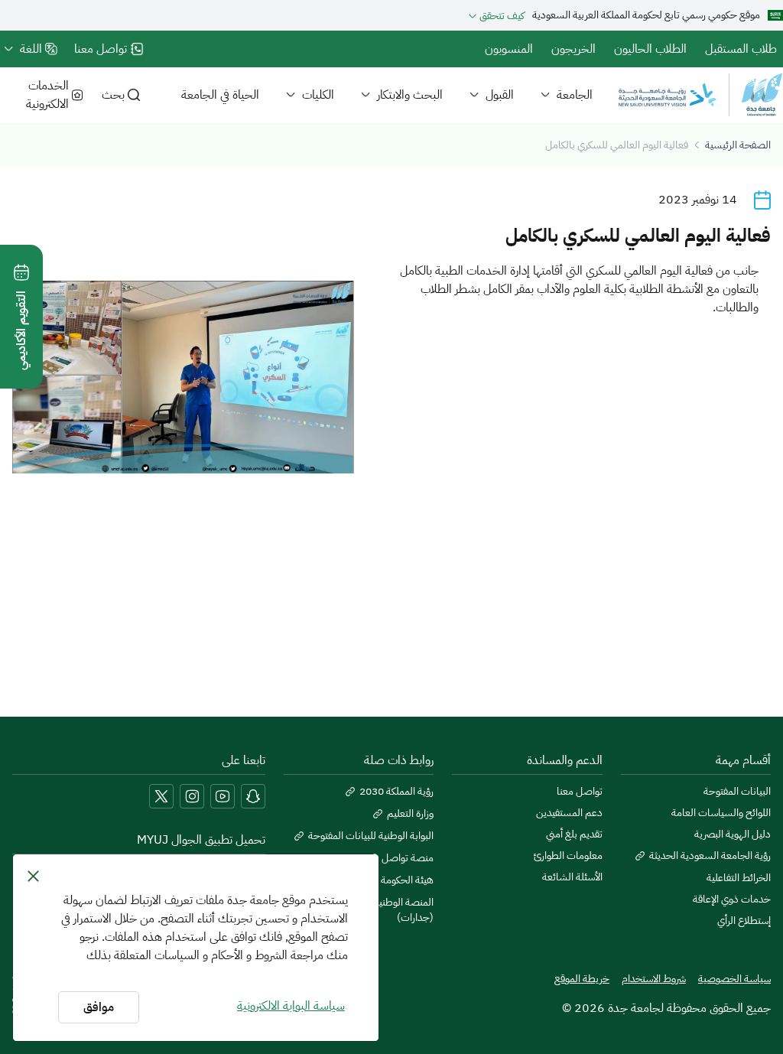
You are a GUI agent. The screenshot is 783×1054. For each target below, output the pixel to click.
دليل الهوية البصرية (732, 834)
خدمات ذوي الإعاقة (732, 899)
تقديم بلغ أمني (574, 834)
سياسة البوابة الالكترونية (291, 1006)
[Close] (33, 876)
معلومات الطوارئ (568, 856)
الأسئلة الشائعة (572, 877)
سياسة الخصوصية (734, 979)
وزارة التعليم (410, 813)
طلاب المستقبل (741, 49)
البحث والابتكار (410, 95)
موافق (98, 1007)
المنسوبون (509, 49)
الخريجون (573, 49)
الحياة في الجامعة (220, 95)
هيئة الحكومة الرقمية (393, 880)
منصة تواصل (408, 858)
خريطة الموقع (581, 979)
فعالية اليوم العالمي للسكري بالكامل (616, 145)
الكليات (318, 95)
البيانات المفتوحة (737, 791)
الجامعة (575, 95)
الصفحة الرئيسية (738, 145)
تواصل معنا (579, 791)
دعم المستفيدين (569, 813)
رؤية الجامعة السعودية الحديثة (710, 856)
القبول (500, 95)
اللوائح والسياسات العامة (721, 813)
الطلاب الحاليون (650, 49)
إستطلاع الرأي (744, 921)
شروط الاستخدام (654, 979)
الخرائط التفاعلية (739, 878)
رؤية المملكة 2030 (396, 791)
